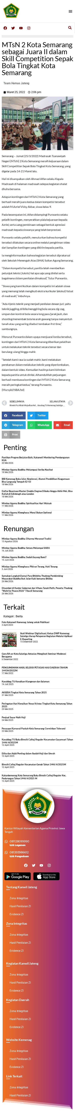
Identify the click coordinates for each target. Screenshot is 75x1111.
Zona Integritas (19, 898)
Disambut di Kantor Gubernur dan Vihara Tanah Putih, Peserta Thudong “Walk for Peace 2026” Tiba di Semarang (37, 589)
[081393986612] (6, 852)
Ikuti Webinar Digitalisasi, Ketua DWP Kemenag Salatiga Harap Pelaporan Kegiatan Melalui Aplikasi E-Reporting (46, 636)
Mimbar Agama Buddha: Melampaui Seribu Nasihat (27, 469)
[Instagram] (28, 28)
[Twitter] (13, 28)
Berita (19, 616)
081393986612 (19, 852)
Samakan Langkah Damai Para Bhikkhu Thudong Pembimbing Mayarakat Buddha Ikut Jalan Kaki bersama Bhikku (32, 577)
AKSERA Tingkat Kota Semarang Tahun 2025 (24, 692)
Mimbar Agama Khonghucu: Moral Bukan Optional (27, 512)
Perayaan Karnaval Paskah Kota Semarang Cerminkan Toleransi (34, 728)
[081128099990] (6, 841)
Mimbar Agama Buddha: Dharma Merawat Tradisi (26, 538)
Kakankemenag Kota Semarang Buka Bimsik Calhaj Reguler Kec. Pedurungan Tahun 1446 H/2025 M (34, 777)
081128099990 (19, 841)
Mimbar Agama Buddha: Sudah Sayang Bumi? (24, 557)
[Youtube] (20, 28)
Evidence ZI (17, 914)
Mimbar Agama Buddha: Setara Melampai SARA (26, 548)
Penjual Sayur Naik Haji (14, 717)
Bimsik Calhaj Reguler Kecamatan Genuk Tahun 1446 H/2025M (34, 764)
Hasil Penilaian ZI (20, 906)
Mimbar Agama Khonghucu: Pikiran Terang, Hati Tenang (30, 566)
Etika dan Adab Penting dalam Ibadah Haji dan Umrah (28, 753)
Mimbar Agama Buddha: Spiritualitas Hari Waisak (26, 503)
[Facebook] (5, 28)
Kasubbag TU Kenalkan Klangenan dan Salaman (25, 681)
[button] (70, 11)
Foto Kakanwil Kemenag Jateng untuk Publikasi (25, 622)
